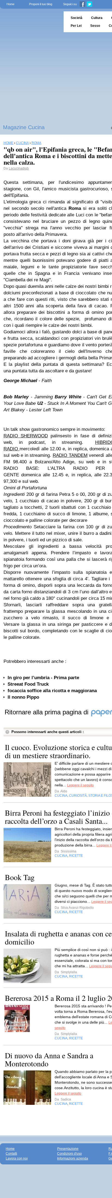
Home (10, 4)
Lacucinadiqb (19, 168)
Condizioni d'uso (69, 1153)
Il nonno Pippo (23, 697)
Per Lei (76, 26)
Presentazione (68, 1149)
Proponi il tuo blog (40, 4)
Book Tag (20, 877)
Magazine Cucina (24, 127)
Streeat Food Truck (28, 684)
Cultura (96, 18)
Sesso (95, 26)
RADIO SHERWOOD (26, 435)
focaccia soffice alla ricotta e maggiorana (52, 690)
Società (76, 18)
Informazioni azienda (72, 1158)
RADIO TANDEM (70, 455)
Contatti (11, 1153)
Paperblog (30, 21)
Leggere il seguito (80, 785)
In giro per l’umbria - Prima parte (43, 677)
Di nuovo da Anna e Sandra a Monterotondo (49, 1059)
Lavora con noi (17, 1158)
